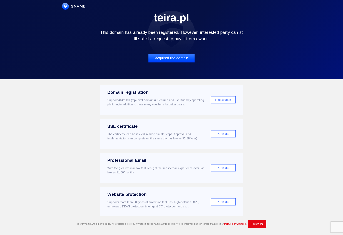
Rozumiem (257, 223)
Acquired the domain (171, 58)
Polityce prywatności (235, 223)
